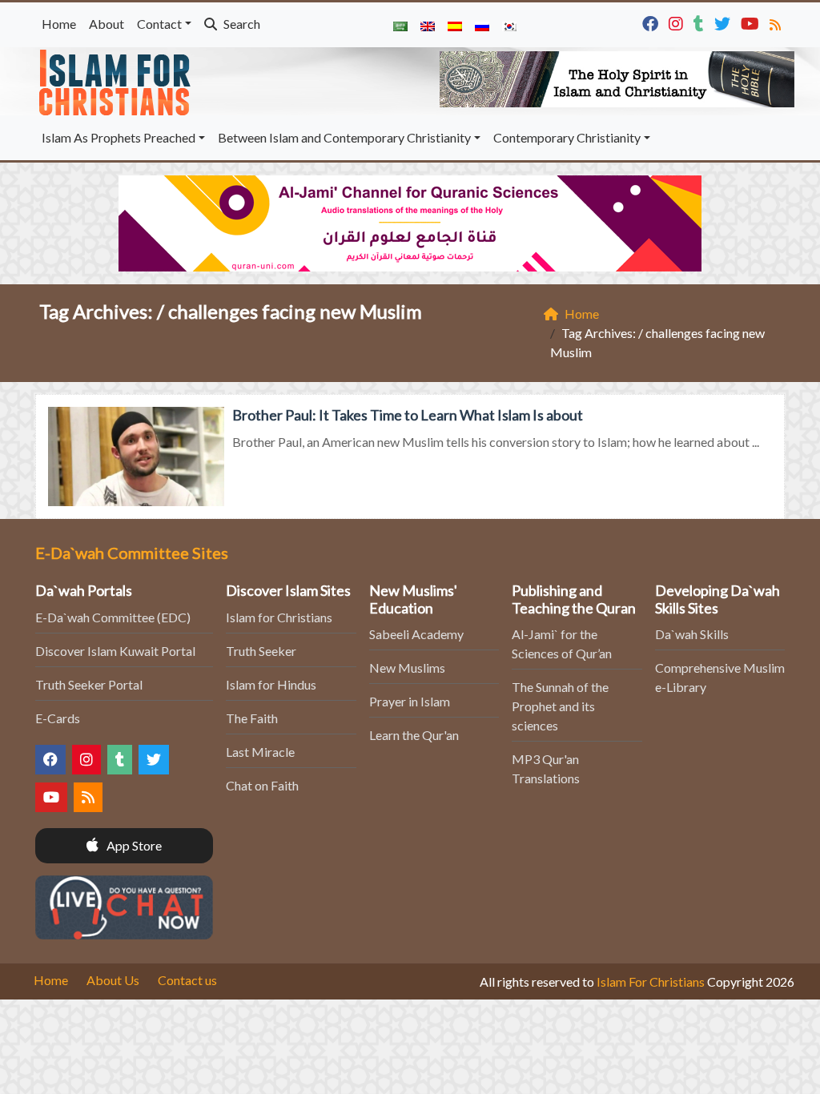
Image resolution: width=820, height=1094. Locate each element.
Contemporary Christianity (567, 137)
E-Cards (57, 718)
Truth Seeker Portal (89, 684)
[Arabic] (400, 25)
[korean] (509, 25)
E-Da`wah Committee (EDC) (113, 617)
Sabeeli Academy (416, 634)
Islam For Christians (651, 981)
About (106, 23)
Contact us (187, 979)
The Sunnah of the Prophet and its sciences (560, 706)
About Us (112, 979)
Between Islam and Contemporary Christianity (344, 137)
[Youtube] (752, 22)
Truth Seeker (261, 650)
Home (59, 23)
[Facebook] (652, 22)
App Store (133, 845)
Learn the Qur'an (414, 734)
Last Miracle (260, 751)
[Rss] (777, 22)
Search (240, 23)
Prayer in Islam (409, 701)
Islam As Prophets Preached (118, 137)
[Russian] (482, 25)
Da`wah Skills (692, 634)
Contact (159, 23)
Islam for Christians (279, 617)
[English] (427, 25)
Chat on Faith (262, 785)
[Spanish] (454, 25)
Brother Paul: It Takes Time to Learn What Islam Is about (407, 415)
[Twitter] (724, 22)
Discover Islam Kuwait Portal (115, 650)
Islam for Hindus (271, 684)
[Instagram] (678, 22)
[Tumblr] (700, 22)
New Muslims (407, 667)
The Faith (252, 718)
